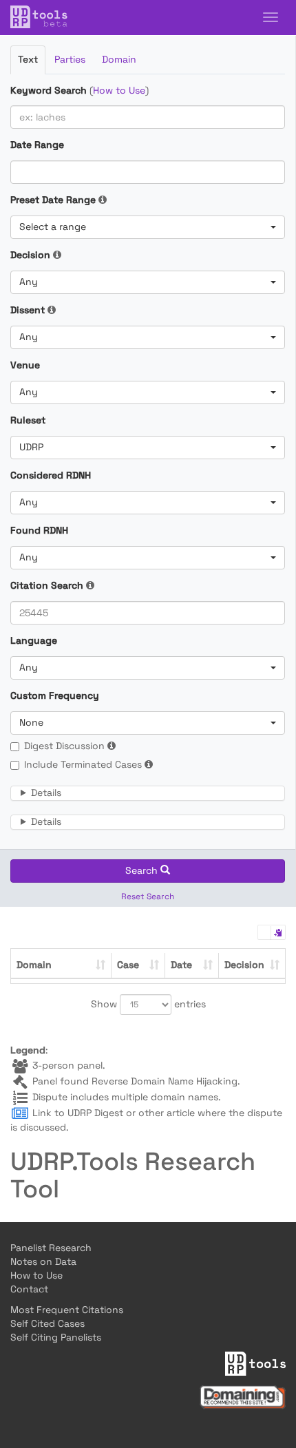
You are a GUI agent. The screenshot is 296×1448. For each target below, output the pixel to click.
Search (142, 870)
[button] (147, 227)
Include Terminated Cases (83, 764)
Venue (25, 365)
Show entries (148, 1004)
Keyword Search (48, 90)
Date (181, 964)
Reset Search (147, 896)
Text (28, 59)
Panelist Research (51, 1247)
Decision (30, 255)
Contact (29, 1289)
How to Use (119, 90)
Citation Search (46, 585)
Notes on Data (43, 1261)
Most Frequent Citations (66, 1309)
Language (33, 640)
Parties (69, 59)
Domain (119, 59)
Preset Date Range (53, 199)
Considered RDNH (50, 475)
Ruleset (27, 420)
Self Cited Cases (47, 1323)
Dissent (27, 310)
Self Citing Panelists (55, 1337)
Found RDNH (39, 530)
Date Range (37, 144)
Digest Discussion (64, 745)
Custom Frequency (54, 695)
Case (128, 964)
